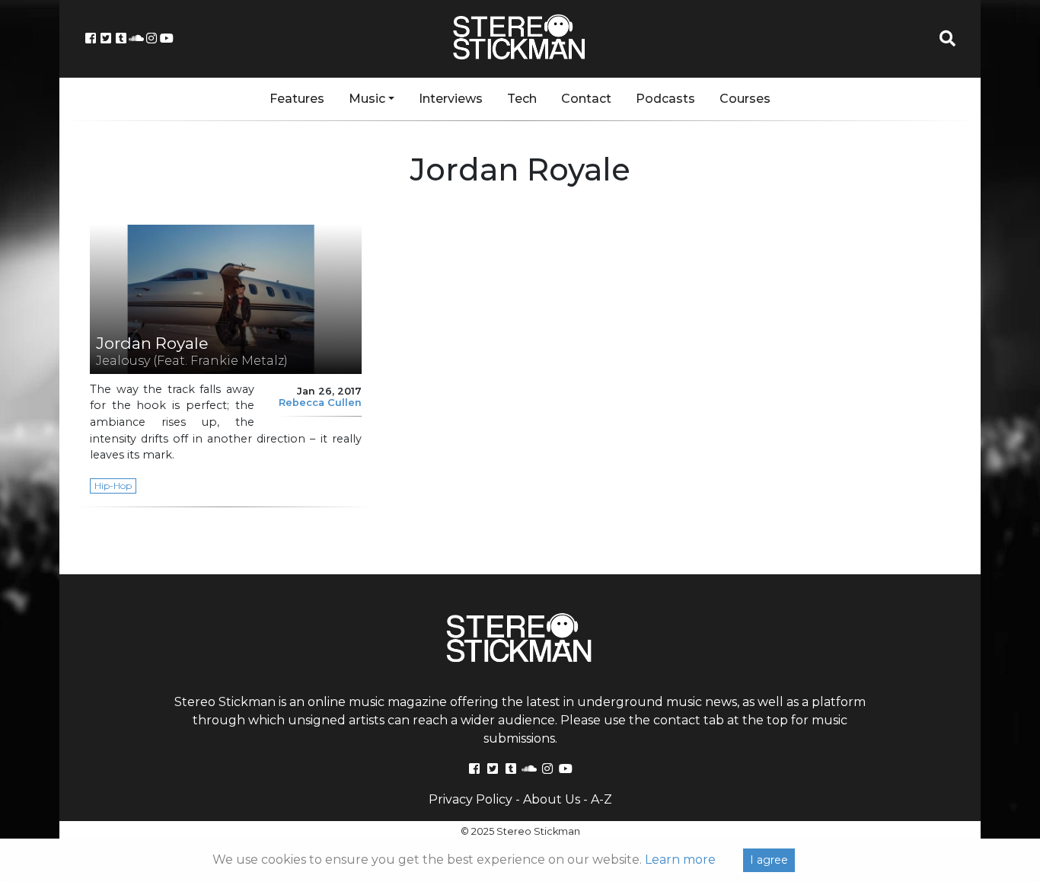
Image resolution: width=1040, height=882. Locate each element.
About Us (551, 799)
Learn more (680, 859)
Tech (522, 98)
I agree (769, 860)
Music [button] (367, 98)
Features (297, 98)
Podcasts (665, 98)
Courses (744, 98)
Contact (586, 98)
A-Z (601, 799)
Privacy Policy (470, 799)
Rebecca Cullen (320, 402)
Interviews (451, 98)
